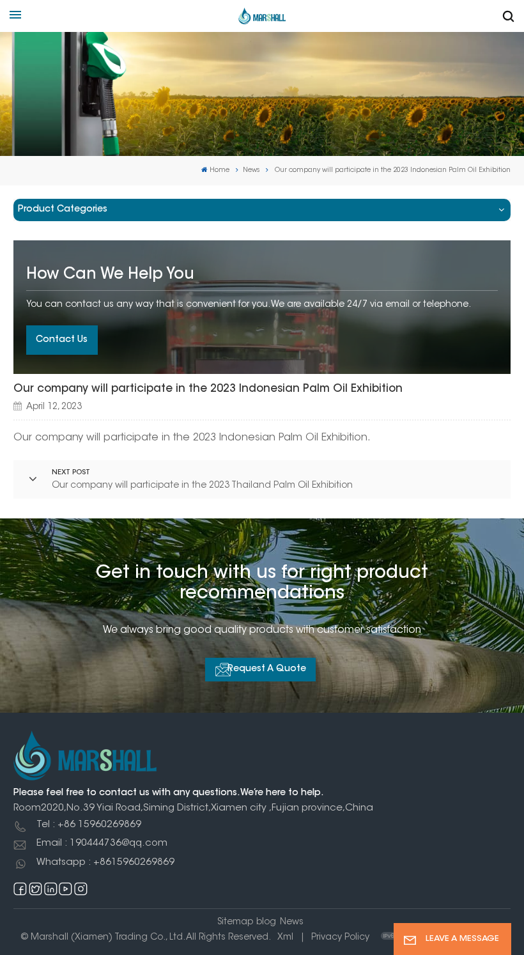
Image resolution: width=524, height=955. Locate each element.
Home (219, 170)
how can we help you (110, 275)
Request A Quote (266, 669)
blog (266, 922)
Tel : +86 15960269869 (88, 825)
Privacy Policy (340, 937)
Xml (285, 937)
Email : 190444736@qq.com (101, 843)
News (251, 170)
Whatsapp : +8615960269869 (105, 862)
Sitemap (235, 922)
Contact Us (62, 340)
